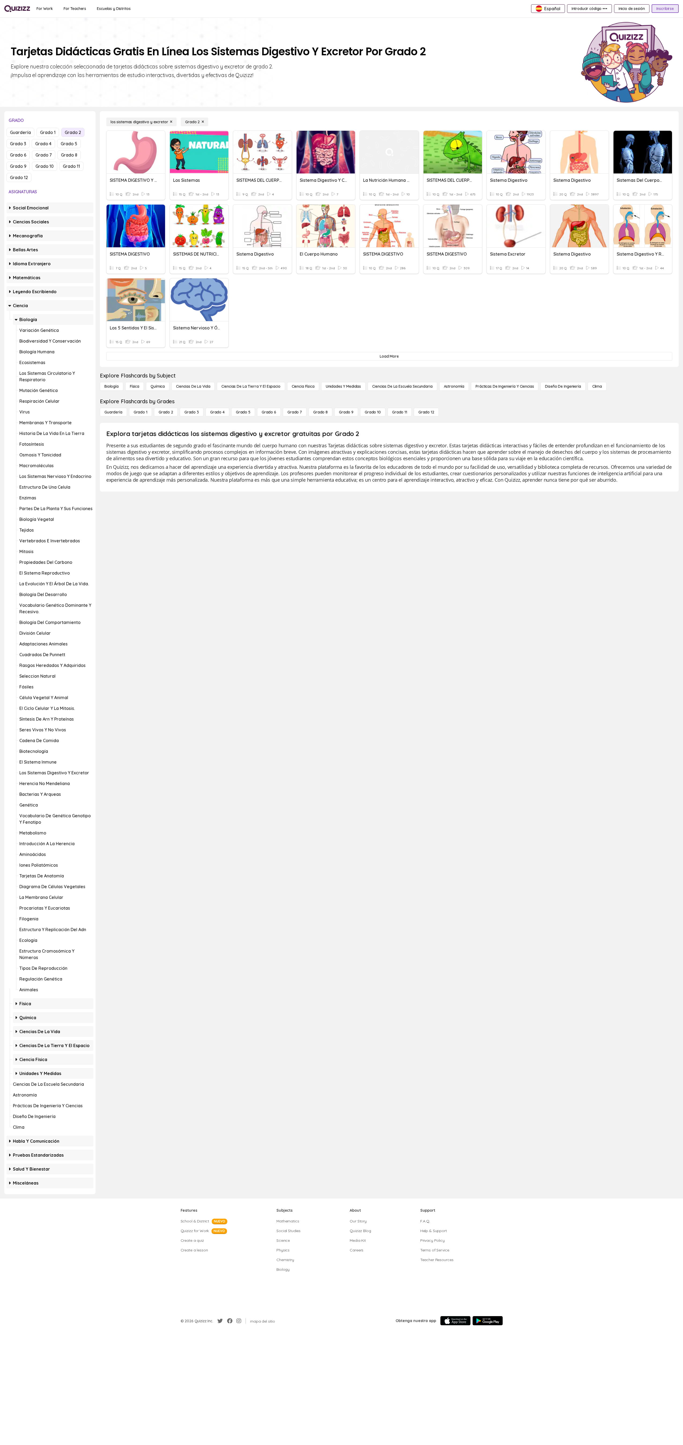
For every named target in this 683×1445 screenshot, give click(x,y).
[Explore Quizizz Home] (17, 8)
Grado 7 (43, 155)
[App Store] (455, 1320)
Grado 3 (18, 143)
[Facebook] (229, 1321)
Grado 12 (19, 177)
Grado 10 (44, 166)
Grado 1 (48, 132)
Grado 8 (69, 155)
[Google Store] (488, 1320)
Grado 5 (69, 143)
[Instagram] (238, 1321)
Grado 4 (43, 143)
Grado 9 (18, 166)
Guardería (20, 132)
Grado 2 (73, 132)
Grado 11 (71, 166)
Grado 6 (18, 155)
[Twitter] (220, 1321)
